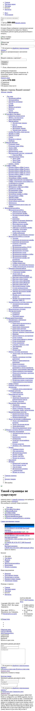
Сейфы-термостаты (18, 263)
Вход (6, 13)
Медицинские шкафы (19, 256)
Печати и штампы (24, 518)
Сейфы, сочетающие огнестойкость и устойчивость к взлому (21, 182)
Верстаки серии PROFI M (21, 282)
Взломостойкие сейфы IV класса (19, 172)
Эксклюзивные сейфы (16, 195)
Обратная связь (6, 629)
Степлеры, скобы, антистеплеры (23, 410)
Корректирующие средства (17, 412)
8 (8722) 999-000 (6, 631)
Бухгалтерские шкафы (19, 213)
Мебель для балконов (19, 222)
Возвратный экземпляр (20, 463)
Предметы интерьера (15, 102)
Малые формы (17, 126)
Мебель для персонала (16, 117)
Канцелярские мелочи (16, 394)
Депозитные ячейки (15, 199)
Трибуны (11, 141)
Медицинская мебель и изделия (19, 236)
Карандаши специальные (20, 327)
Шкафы (11, 105)
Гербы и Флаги (13, 383)
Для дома (9, 507)
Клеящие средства (15, 390)
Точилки (15, 348)
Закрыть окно (5, 78)
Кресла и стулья (14, 135)
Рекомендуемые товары (12, 579)
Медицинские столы (19, 252)
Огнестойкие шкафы (19, 226)
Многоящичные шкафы (20, 224)
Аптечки (15, 238)
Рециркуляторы (17, 261)
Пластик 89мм (17, 155)
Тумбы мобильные (18, 233)
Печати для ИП (17, 454)
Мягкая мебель (13, 112)
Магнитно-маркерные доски (21, 428)
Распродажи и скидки (12, 577)
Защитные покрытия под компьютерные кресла (20, 398)
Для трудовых (17, 467)
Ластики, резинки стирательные (23, 332)
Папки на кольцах (18, 364)
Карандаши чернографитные (22, 330)
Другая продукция (15, 311)
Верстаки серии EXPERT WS (22, 277)
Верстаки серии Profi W (20, 284)
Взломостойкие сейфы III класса (19, 171)
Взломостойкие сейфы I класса (19, 167)
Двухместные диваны (19, 123)
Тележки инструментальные (21, 289)
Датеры (14, 435)
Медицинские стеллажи (20, 250)
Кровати (11, 109)
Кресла (14, 125)
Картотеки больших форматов (22, 220)
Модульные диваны (19, 128)
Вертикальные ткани (15, 151)
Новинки (8, 573)
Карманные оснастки (19, 437)
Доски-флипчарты (18, 426)
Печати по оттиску (18, 458)
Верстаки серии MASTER (21, 281)
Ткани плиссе (13, 149)
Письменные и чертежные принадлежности (17, 320)
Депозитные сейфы (15, 176)
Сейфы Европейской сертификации (20, 180)
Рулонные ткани (14, 144)
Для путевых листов (19, 465)
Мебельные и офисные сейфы (18, 187)
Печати (11, 447)
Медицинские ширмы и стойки (22, 254)
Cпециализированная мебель (22, 270)
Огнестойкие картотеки (16, 201)
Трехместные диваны (19, 130)
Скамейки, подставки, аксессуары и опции (19, 230)
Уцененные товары (11, 580)
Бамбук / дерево (14, 164)
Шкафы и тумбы (14, 133)
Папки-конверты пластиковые (22, 371)
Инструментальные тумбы (21, 286)
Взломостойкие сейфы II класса (19, 169)
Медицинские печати (19, 453)
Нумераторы (16, 438)
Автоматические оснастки (21, 433)
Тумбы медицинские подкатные (23, 266)
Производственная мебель (17, 268)
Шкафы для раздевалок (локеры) (23, 234)
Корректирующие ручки (20, 415)
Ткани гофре (13, 148)
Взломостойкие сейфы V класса (19, 174)
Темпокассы (13, 203)
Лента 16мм (16, 158)
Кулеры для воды (18, 401)
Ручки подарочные (18, 341)
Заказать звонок (20, 23)
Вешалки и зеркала (15, 139)
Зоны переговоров (15, 119)
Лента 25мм (16, 160)
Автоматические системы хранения (20, 302)
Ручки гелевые (17, 337)
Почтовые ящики (18, 316)
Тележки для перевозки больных (23, 265)
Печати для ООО (18, 456)
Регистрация (9, 14)
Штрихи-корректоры (19, 417)
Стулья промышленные (20, 288)
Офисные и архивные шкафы (22, 227)
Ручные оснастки (18, 444)
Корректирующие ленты (20, 414)
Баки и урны (16, 396)
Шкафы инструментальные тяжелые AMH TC (21, 299)
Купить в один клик (22, 669)
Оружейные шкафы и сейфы (18, 194)
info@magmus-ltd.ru (7, 633)
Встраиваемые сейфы (16, 190)
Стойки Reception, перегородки (19, 132)
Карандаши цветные (19, 328)
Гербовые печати (18, 449)
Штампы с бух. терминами (21, 445)
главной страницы (18, 499)
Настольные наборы (19, 406)
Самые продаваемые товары (10, 521)
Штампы (11, 461)
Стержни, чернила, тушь (20, 344)
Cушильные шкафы (18, 272)
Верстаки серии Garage (20, 279)
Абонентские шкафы (19, 211)
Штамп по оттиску (18, 472)
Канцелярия (18, 516)
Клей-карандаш (17, 392)
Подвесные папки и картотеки (22, 380)
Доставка (8, 6)
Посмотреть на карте (10, 614)
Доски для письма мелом (20, 424)
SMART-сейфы (14, 197)
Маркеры (15, 334)
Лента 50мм (16, 162)
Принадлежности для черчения (22, 336)
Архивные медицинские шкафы (23, 240)
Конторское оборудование (17, 403)
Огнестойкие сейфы (15, 185)
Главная (7, 2)
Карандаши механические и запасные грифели (21, 324)
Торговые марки (10, 4)
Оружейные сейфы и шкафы (18, 178)
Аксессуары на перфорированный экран (20, 274)
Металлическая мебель (16, 210)
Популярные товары (11, 575)
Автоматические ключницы (21, 307)
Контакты (8, 9)
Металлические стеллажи (17, 309)
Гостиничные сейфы (15, 192)
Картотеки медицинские (20, 242)
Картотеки (15, 219)
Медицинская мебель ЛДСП (21, 247)
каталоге (15, 501)
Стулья (11, 103)
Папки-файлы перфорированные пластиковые (23, 377)
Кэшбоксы (15, 314)
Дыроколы (15, 405)
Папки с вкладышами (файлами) (23, 369)
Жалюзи (14, 511)
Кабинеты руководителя (17, 116)
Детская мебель (14, 100)
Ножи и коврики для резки (21, 408)
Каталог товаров (6, 92)
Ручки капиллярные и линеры (22, 339)
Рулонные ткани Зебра (16, 146)
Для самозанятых (18, 451)
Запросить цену (18, 691)
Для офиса (16, 509)
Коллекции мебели (15, 98)
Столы (11, 110)
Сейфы (13, 513)
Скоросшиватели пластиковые (22, 382)
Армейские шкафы (15, 188)
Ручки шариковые (18, 343)
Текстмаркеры (17, 346)
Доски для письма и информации (20, 419)
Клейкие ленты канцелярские (22, 389)
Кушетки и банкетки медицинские (19, 244)
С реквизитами (17, 470)
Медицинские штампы (20, 469)
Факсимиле (12, 460)
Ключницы (16, 312)
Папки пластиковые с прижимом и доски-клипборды (22, 366)
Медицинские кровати (20, 249)
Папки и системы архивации (18, 351)
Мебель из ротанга (15, 107)
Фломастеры (16, 350)
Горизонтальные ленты (16, 156)
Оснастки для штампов (16, 431)
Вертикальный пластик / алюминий (20, 153)
